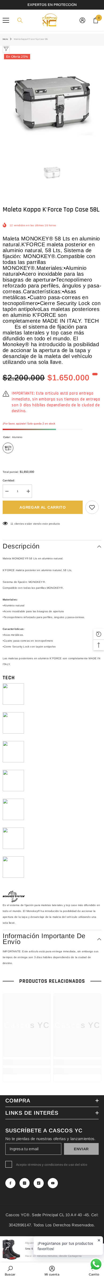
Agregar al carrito (42, 507)
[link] (26, 1062)
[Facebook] (10, 1183)
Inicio (5, 39)
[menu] (6, 20)
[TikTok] (39, 1183)
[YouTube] (53, 1183)
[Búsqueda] (20, 20)
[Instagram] (24, 1183)
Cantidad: (9, 480)
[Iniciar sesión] (82, 20)
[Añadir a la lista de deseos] (92, 507)
